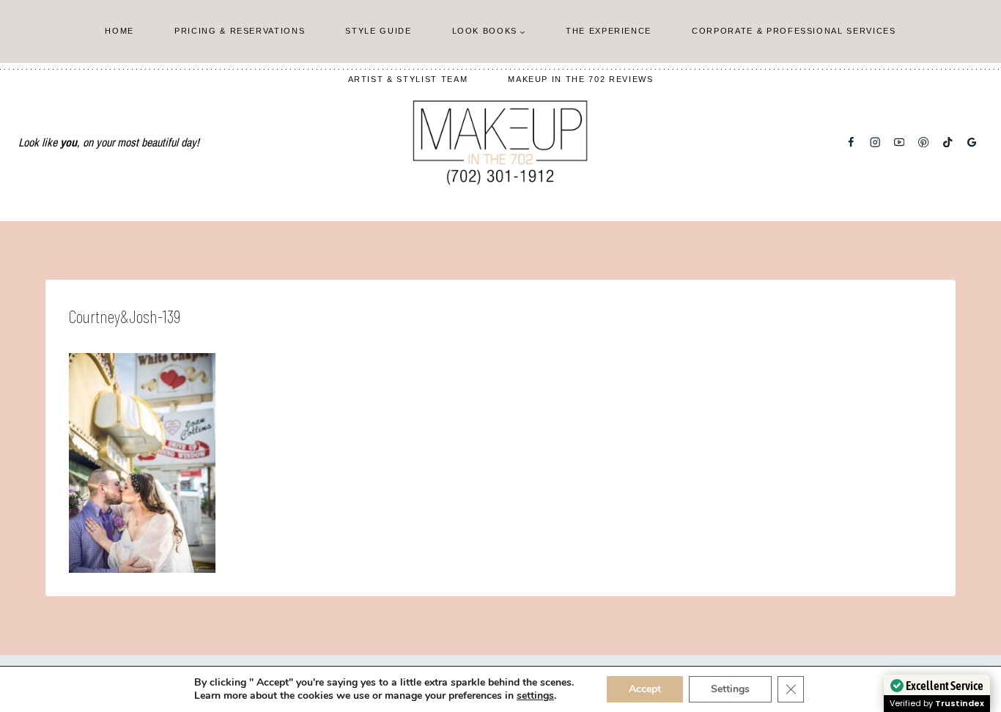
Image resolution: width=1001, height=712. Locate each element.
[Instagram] (875, 142)
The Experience (608, 30)
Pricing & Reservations (239, 30)
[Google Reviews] (972, 142)
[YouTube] (899, 142)
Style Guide (378, 30)
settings (535, 695)
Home (119, 30)
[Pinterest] (923, 142)
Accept (645, 689)
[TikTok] (947, 142)
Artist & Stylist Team (408, 79)
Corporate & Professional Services (793, 30)
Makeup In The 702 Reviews (580, 79)
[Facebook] (851, 142)
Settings (730, 689)
